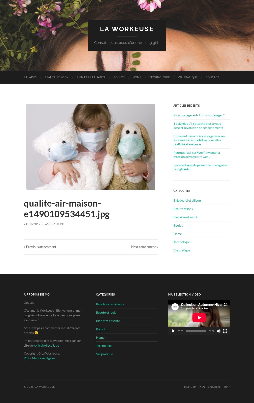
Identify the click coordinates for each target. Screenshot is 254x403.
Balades (30, 77)
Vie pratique (188, 77)
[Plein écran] (225, 331)
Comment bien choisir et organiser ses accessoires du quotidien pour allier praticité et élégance (199, 140)
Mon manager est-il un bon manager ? (198, 115)
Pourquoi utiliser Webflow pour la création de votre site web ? (196, 154)
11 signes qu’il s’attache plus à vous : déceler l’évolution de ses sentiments (198, 126)
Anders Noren (209, 386)
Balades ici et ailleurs (187, 200)
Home (137, 77)
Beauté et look (57, 77)
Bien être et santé (91, 77)
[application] (199, 317)
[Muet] (219, 331)
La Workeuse (127, 29)
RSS (26, 358)
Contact (212, 77)
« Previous (40, 247)
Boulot (119, 77)
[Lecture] (173, 331)
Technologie (159, 77)
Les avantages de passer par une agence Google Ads (200, 167)
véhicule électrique (46, 345)
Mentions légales (43, 358)
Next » (144, 247)
